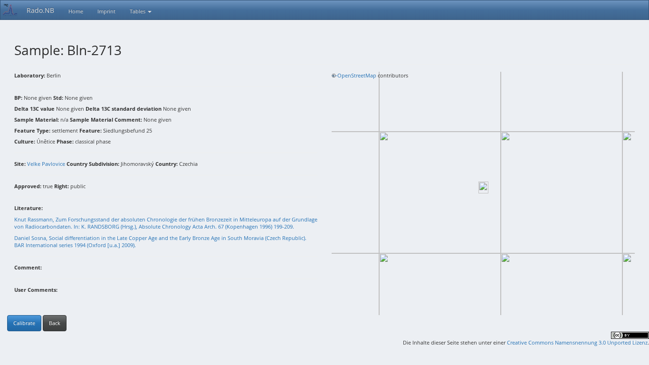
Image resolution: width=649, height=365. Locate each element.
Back (54, 323)
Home (75, 11)
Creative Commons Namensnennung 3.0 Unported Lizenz (577, 342)
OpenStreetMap (356, 75)
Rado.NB (40, 10)
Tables (138, 11)
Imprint (106, 11)
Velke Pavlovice (46, 163)
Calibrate (24, 323)
